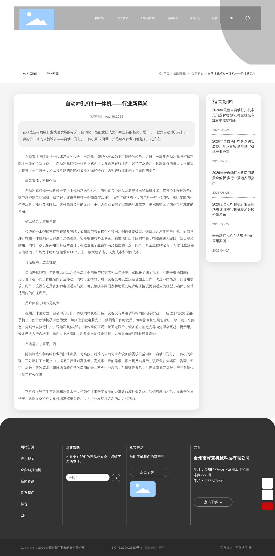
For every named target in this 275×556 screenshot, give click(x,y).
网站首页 (27, 447)
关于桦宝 (27, 458)
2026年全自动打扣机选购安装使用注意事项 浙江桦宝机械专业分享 (233, 147)
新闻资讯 (180, 73)
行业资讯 (52, 73)
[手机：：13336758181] (267, 483)
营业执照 (150, 547)
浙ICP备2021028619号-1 (126, 547)
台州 (251, 547)
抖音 (24, 504)
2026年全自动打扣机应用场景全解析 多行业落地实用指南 (233, 178)
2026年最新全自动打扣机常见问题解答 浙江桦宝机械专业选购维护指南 (233, 115)
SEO (161, 547)
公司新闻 (30, 73)
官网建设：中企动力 (234, 547)
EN (23, 515)
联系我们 (27, 493)
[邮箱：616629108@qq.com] (267, 495)
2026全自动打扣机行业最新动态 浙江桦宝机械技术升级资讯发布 (233, 210)
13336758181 (214, 481)
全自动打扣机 (31, 470)
